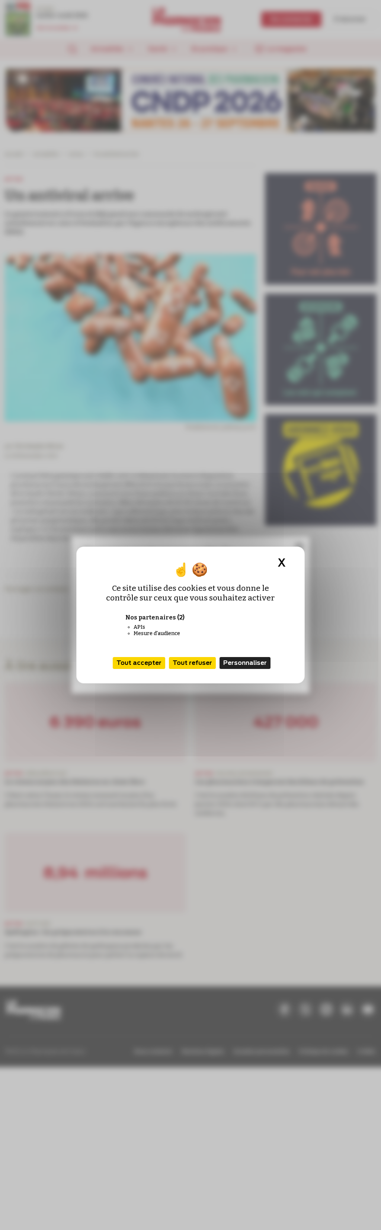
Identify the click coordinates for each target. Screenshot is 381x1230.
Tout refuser (192, 662)
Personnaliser (245, 662)
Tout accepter (138, 662)
